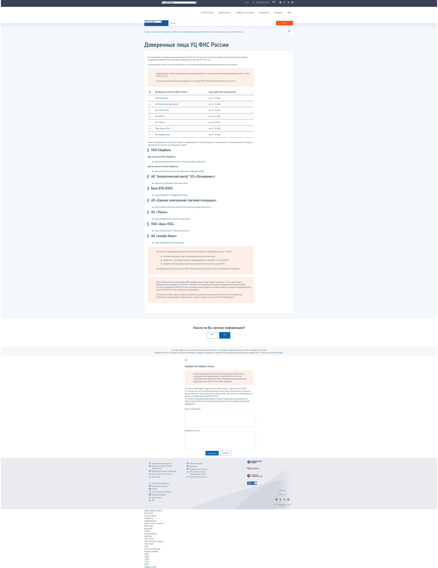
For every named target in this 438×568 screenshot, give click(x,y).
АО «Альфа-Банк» (162, 134)
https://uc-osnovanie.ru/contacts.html (171, 183)
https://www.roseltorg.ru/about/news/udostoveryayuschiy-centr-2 (183, 207)
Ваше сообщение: (193, 409)
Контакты (278, 12)
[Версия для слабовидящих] (247, 2)
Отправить (212, 453)
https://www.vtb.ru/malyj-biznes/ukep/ (171, 195)
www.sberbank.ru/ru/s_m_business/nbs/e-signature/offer (179, 171)
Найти (285, 23)
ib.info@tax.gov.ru (227, 297)
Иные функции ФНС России (172, 32)
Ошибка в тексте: (192, 430)
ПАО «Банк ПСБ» (162, 128)
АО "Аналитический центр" (167, 104)
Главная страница (151, 32)
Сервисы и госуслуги (245, 12)
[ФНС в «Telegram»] (288, 2)
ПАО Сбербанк (161, 98)
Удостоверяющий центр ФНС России (199, 32)
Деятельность (225, 12)
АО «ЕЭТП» (160, 116)
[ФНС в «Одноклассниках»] (284, 2)
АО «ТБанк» (160, 122)
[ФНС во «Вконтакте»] (280, 2)
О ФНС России (207, 12)
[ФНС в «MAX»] (292, 2)
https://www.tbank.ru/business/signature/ (173, 219)
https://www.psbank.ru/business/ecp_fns (172, 230)
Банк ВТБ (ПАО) (162, 110)
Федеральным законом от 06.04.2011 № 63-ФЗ (176, 284)
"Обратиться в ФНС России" (206, 396)
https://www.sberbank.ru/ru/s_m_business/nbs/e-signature (180, 161)
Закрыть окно (150, 566)
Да (225, 334)
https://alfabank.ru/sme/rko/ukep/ (169, 242)
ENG (289, 12)
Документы (264, 12)
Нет (212, 334)
